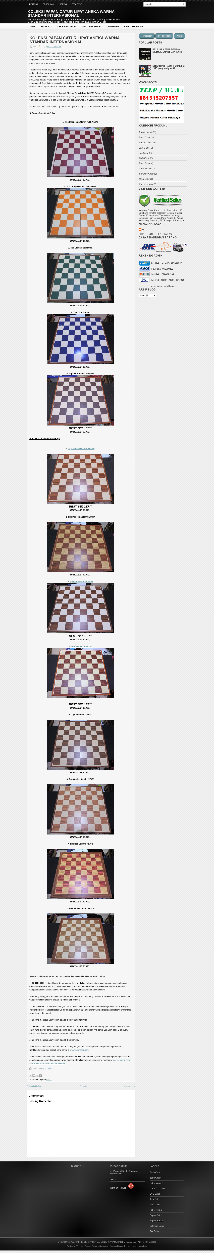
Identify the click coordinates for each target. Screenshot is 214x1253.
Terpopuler (147, 36)
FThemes (79, 1246)
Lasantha (104, 1246)
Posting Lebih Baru (34, 1086)
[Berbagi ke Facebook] (40, 1075)
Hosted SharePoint (139, 1246)
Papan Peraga (146, 184)
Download (113, 26)
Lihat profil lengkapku (155, 234)
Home (33, 26)
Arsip (179, 36)
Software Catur (146, 174)
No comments (54, 47)
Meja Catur (144, 179)
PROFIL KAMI (49, 4)
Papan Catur (46, 1069)
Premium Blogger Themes (120, 1246)
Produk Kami (164, 36)
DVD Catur (144, 158)
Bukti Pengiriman (91, 26)
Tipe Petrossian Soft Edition (81, 448)
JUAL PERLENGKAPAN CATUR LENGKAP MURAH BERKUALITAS (105, 1242)
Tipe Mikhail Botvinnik (81, 646)
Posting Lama (129, 1086)
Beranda (33, 4)
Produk (46, 26)
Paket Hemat (145, 132)
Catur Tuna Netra (158, 1188)
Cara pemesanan (67, 26)
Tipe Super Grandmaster (81, 581)
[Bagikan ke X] (37, 1075)
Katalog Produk (133, 26)
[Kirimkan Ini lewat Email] (31, 1075)
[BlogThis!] (34, 1075)
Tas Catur (143, 153)
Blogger (172, 286)
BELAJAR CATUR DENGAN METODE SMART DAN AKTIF (167, 50)
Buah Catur (144, 137)
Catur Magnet (145, 168)
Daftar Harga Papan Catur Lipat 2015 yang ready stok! (168, 67)
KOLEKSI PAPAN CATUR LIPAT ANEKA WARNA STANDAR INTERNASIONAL (74, 40)
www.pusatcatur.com (79, 1050)
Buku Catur (144, 163)
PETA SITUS (77, 4)
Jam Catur (144, 148)
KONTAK (63, 4)
